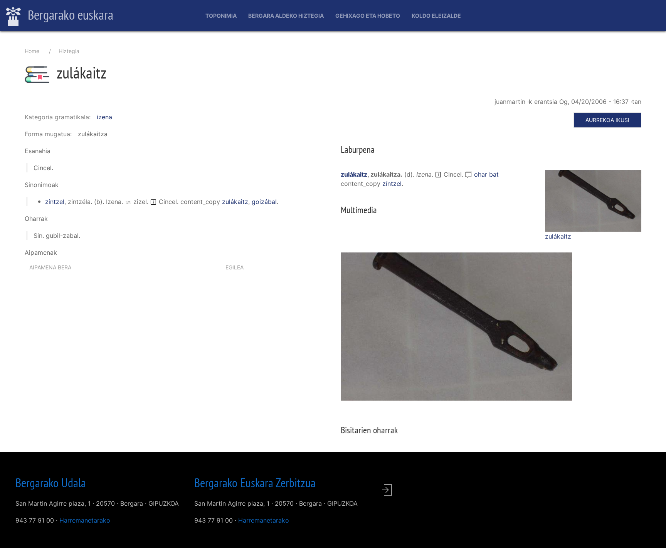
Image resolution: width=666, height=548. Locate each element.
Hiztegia (69, 51)
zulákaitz (235, 202)
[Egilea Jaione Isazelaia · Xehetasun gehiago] (593, 200)
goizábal (264, 202)
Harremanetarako (84, 520)
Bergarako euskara (69, 14)
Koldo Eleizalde (436, 15)
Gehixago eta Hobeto (367, 15)
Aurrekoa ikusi (607, 120)
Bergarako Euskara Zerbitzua (255, 482)
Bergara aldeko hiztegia (286, 15)
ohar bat (486, 174)
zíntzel (54, 202)
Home (32, 51)
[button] (593, 200)
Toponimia (221, 15)
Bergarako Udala (50, 482)
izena (104, 117)
